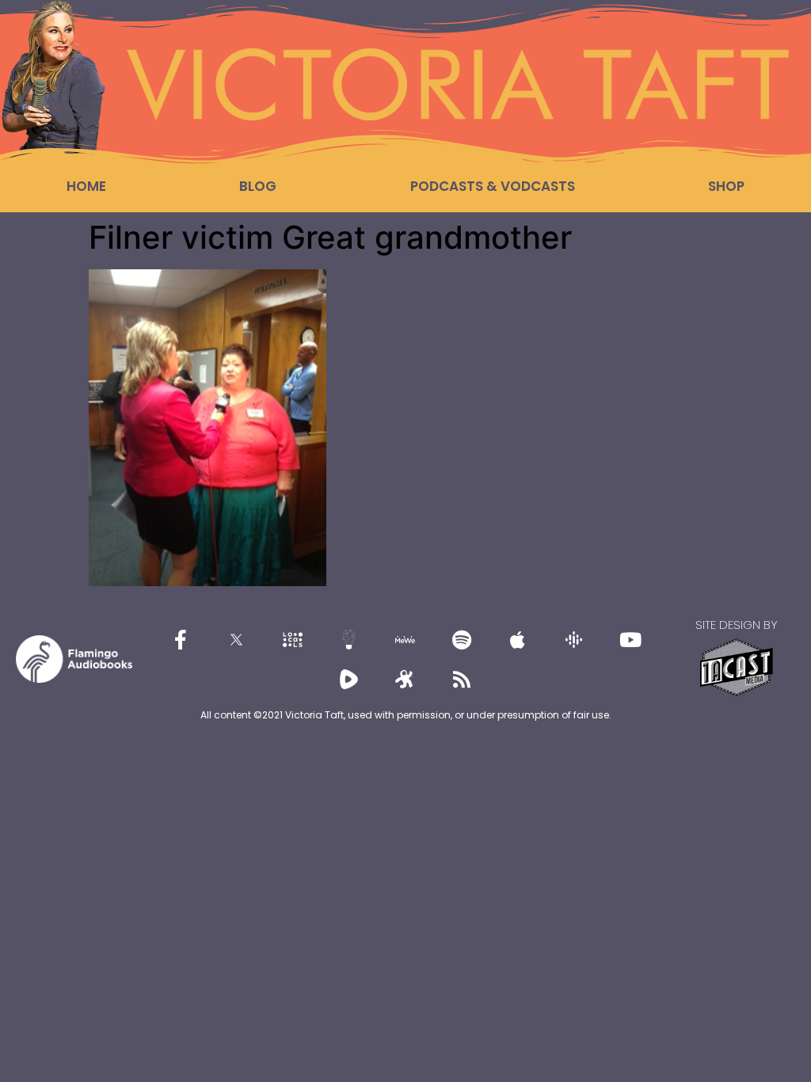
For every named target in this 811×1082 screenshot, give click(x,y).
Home (86, 186)
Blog (257, 186)
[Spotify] (462, 639)
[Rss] (462, 679)
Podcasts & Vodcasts (492, 186)
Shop (726, 186)
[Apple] (518, 639)
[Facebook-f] (180, 639)
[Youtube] (630, 639)
